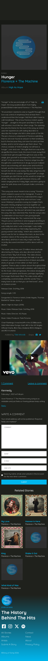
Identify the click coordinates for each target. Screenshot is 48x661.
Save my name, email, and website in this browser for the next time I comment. (24, 475)
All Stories (6, 632)
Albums (5, 636)
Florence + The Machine (19, 81)
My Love (5, 521)
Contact (29, 632)
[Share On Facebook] (37, 334)
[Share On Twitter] (40, 334)
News (28, 636)
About (28, 640)
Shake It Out (31, 553)
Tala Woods (19, 334)
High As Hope (16, 87)
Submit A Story (8, 644)
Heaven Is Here (32, 521)
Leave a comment (37, 383)
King (3, 553)
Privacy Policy (32, 644)
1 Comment (7, 383)
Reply (3, 406)
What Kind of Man (10, 585)
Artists (4, 640)
